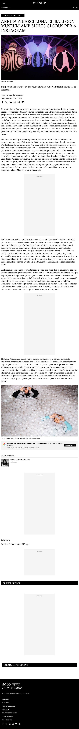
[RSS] (20, 724)
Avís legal (5, 709)
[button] (3, 2)
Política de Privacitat (9, 713)
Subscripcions (7, 720)
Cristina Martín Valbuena (12, 95)
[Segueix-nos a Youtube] (16, 724)
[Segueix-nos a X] (6, 724)
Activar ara (69, 445)
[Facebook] (2, 102)
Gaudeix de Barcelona (12, 15)
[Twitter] (6, 102)
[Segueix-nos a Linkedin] (10, 724)
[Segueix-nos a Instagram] (13, 724)
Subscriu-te (5, 7)
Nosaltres (5, 702)
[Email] (22, 102)
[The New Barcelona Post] (12, 686)
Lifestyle (26, 544)
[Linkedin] (10, 102)
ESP (77, 7)
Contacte (5, 699)
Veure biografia (13, 462)
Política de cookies (9, 706)
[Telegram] (18, 102)
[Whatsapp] (14, 102)
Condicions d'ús (7, 716)
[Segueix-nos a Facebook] (3, 724)
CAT (73, 7)
